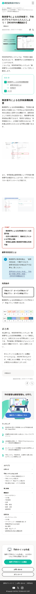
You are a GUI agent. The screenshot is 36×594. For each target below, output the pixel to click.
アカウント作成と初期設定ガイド (15, 476)
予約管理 (7, 500)
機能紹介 (6, 492)
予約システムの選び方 (11, 478)
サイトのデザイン (10, 495)
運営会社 (30, 583)
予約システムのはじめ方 (11, 473)
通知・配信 (8, 504)
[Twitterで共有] (33, 30)
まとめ (8, 91)
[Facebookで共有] (30, 30)
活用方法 (6, 514)
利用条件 (11, 88)
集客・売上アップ (10, 528)
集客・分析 (8, 507)
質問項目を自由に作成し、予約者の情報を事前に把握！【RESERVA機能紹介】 (20, 274)
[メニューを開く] (33, 3)
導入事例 (6, 488)
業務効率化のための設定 (12, 524)
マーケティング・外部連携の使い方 (15, 521)
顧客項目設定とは (14, 85)
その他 (7, 497)
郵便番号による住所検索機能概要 (16, 82)
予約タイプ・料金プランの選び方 (15, 481)
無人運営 (7, 526)
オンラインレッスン (11, 517)
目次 (5, 78)
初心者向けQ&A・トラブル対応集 (15, 483)
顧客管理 (7, 509)
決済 (6, 502)
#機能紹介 (6, 26)
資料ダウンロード (8, 583)
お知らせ (6, 469)
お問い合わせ (21, 583)
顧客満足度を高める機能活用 (13, 531)
